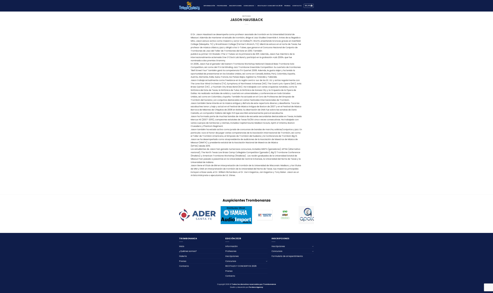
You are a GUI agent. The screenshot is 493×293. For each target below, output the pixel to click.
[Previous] (177, 215)
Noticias (246, 16)
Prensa (287, 6)
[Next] (315, 215)
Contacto (297, 6)
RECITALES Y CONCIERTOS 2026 (270, 6)
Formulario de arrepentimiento (287, 256)
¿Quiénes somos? (188, 251)
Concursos (249, 6)
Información (209, 6)
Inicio (181, 246)
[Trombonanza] (189, 6)
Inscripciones (235, 6)
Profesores (222, 6)
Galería (183, 256)
